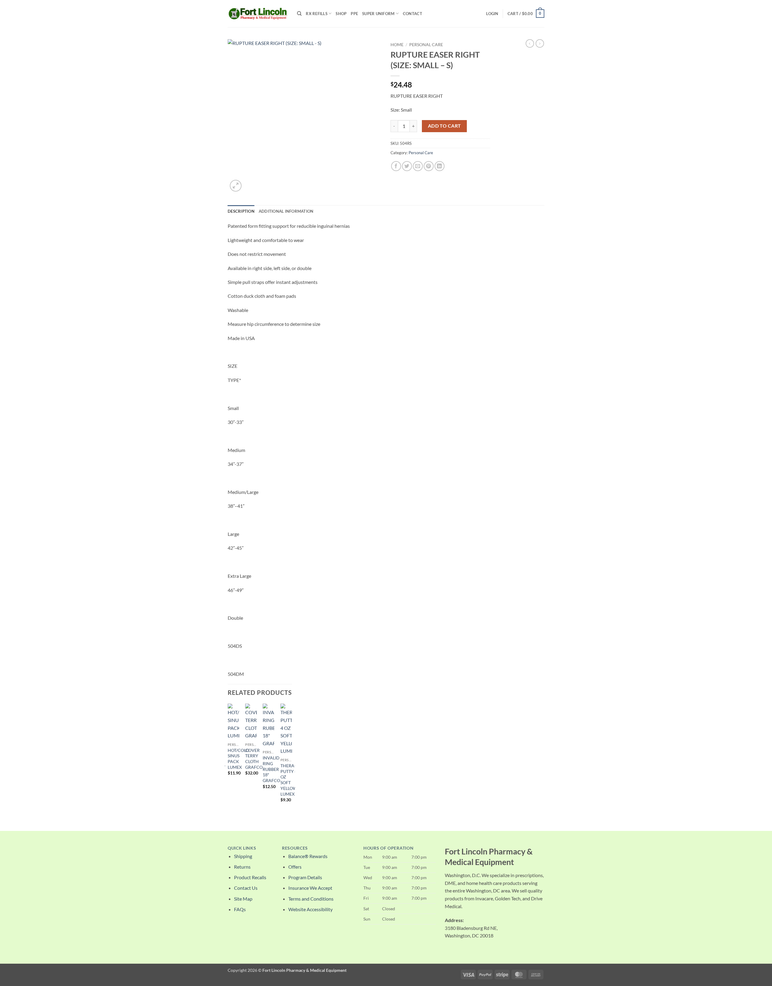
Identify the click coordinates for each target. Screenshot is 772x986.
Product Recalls (250, 877)
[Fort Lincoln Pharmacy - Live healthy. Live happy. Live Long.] (258, 13)
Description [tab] (241, 211)
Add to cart (444, 126)
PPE (354, 13)
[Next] (291, 762)
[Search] (299, 13)
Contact (412, 13)
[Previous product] (540, 43)
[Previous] (228, 762)
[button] (492, 14)
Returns (242, 867)
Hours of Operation (388, 848)
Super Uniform (378, 13)
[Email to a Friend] (418, 166)
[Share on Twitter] (407, 166)
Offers (295, 867)
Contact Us (246, 888)
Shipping (243, 856)
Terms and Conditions (311, 899)
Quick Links (242, 848)
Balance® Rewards (307, 856)
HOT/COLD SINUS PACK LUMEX (238, 759)
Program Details (305, 877)
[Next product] (530, 43)
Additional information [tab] (286, 211)
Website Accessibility (310, 909)
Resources (295, 848)
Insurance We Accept (310, 888)
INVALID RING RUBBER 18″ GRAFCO (271, 769)
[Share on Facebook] (396, 166)
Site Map (243, 899)
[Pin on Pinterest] (429, 166)
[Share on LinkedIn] (440, 166)
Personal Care (426, 44)
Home (397, 44)
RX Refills (316, 13)
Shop (341, 13)
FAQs (240, 909)
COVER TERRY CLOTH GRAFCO (254, 759)
